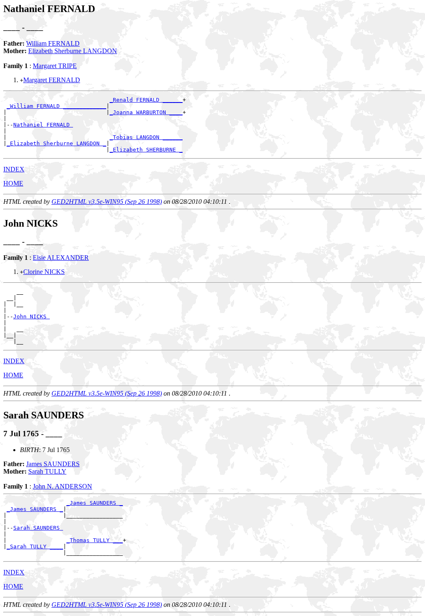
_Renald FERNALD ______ (146, 100)
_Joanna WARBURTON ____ (146, 112)
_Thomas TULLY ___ (94, 540)
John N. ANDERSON (62, 486)
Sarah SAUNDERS (38, 528)
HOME (13, 183)
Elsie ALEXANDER (61, 257)
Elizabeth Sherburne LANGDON (72, 50)
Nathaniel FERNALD (43, 125)
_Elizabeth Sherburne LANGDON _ (56, 143)
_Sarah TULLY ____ (35, 546)
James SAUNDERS (53, 463)
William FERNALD (53, 43)
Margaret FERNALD (51, 79)
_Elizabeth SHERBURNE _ (146, 150)
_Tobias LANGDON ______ (146, 137)
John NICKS (31, 316)
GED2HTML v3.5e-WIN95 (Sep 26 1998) (106, 201)
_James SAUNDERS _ (94, 503)
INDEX (13, 169)
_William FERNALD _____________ (56, 106)
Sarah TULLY (47, 471)
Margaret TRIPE (55, 65)
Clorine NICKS (44, 271)
